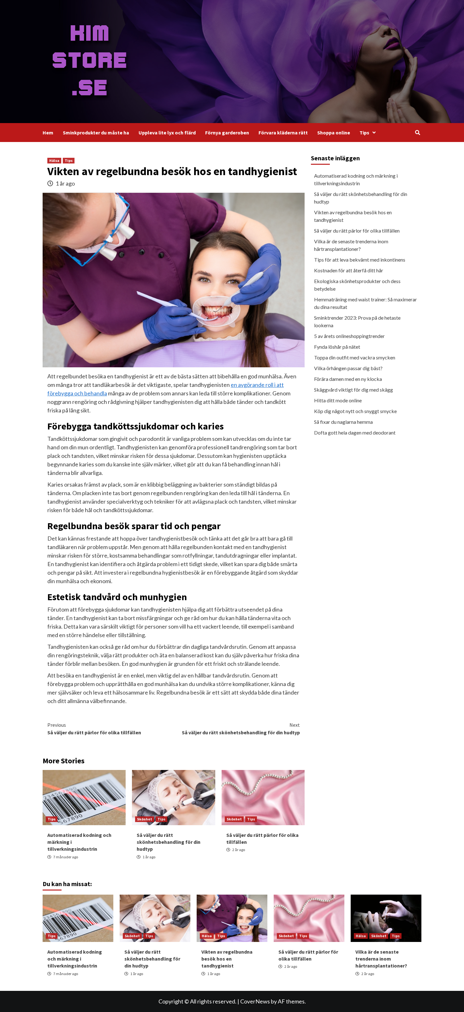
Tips (364, 132)
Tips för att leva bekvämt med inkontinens (359, 260)
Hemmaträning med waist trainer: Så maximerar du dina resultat (365, 303)
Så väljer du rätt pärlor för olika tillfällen (94, 729)
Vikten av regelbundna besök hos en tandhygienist (353, 216)
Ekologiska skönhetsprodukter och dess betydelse (357, 285)
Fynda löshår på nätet (337, 347)
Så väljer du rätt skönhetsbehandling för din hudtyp (241, 729)
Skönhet (144, 819)
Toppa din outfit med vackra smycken (354, 357)
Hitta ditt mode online (338, 400)
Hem (48, 132)
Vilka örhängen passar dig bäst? (348, 368)
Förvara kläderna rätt (283, 132)
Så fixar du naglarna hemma (343, 422)
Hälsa (54, 160)
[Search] (417, 133)
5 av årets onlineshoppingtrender (349, 336)
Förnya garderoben (227, 132)
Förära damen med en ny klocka (348, 379)
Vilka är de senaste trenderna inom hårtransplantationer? (351, 245)
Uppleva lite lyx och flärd (167, 132)
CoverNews (255, 1001)
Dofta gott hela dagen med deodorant (355, 432)
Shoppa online (333, 132)
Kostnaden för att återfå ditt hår (348, 270)
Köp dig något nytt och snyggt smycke (355, 411)
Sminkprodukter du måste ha (96, 132)
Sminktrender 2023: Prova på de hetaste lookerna (357, 321)
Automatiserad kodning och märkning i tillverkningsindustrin (356, 179)
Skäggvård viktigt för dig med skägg (353, 390)
